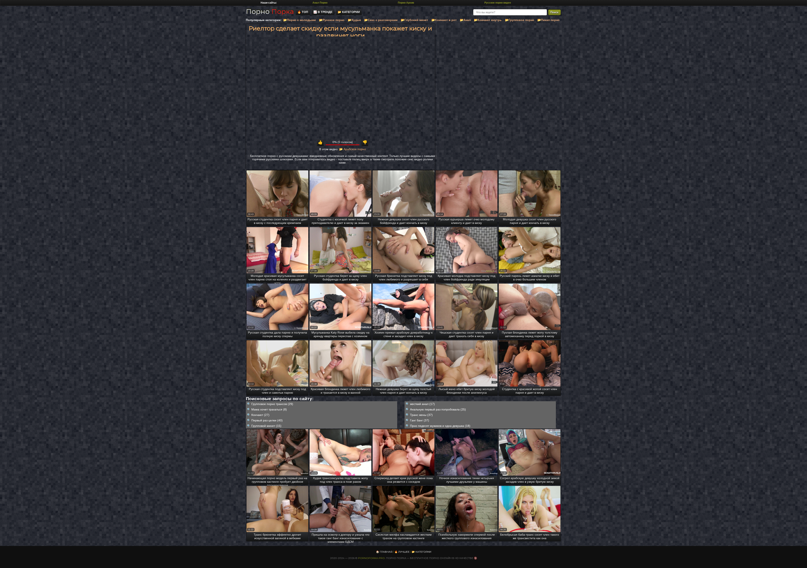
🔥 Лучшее (402, 551)
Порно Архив (406, 2)
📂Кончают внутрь (488, 20)
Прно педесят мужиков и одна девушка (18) (440, 425)
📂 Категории (349, 12)
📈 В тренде (322, 12)
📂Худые (354, 20)
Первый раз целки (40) (267, 420)
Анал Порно (320, 2)
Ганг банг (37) (419, 420)
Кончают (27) (260, 415)
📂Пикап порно (548, 20)
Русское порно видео (497, 2)
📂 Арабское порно (352, 149)
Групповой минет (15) (266, 425)
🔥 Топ (302, 12)
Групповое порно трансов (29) (272, 404)
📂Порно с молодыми (299, 20)
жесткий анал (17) (422, 404)
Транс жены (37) (421, 415)
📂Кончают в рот (444, 20)
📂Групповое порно (519, 20)
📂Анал (465, 20)
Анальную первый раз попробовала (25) (438, 409)
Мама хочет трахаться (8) (269, 409)
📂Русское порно (331, 20)
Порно (270, 11)
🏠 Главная (384, 551)
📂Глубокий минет (414, 20)
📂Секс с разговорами (381, 20)
